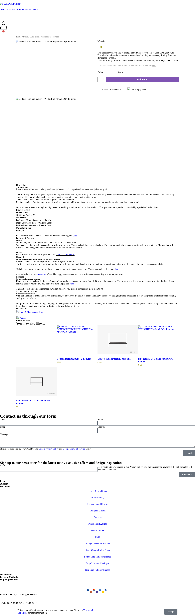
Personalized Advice (97, 524)
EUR (3, 603)
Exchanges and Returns (97, 504)
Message (4, 434)
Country (101, 427)
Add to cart (142, 79)
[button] (97, 185)
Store (27, 9)
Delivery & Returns (25, 238)
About (3, 9)
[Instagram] (3, 584)
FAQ (97, 537)
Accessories (46, 37)
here (154, 65)
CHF (34, 603)
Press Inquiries (97, 530)
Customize (34, 37)
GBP (9, 603)
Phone (100, 419)
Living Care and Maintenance (97, 557)
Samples (20, 277)
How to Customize (15, 9)
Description (21, 185)
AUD (28, 603)
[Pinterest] (19, 584)
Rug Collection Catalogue (97, 563)
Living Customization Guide (97, 550)
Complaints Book (97, 510)
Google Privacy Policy (49, 449)
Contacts (34, 9)
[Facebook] (11, 584)
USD (15, 603)
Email (2, 427)
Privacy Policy (97, 497)
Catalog (23, 318)
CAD (21, 603)
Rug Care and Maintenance (97, 570)
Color (100, 72)
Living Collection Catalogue (97, 543)
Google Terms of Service (74, 449)
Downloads (21, 308)
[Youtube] (26, 584)
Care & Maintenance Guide (32, 312)
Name (2, 419)
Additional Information (26, 291)
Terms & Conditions (65, 254)
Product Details (23, 210)
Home (19, 37)
